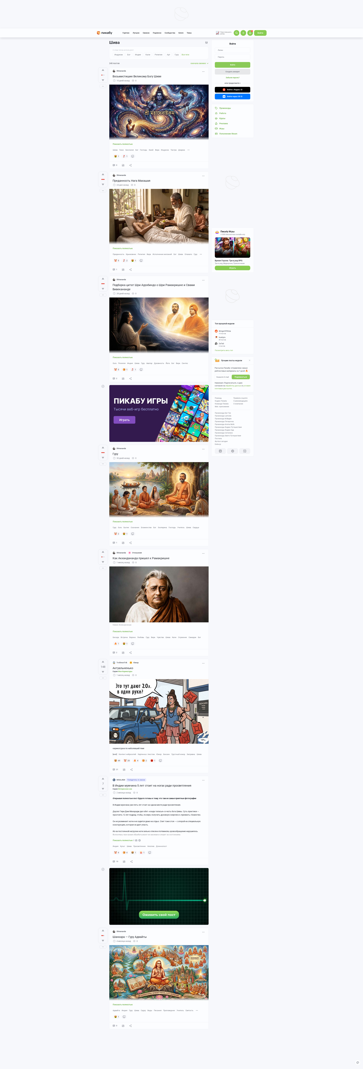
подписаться (241, 377)
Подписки (157, 33)
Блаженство (146, 527)
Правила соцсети (240, 398)
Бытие (126, 527)
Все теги (185, 55)
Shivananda (121, 71)
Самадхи (192, 637)
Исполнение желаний (162, 254)
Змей (151, 150)
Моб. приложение (222, 407)
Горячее (126, 33)
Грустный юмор (178, 754)
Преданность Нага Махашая (131, 180)
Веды (149, 1010)
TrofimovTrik (122, 663)
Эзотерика (162, 527)
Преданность (118, 254)
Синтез (185, 363)
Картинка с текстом (146, 754)
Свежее (146, 33)
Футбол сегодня (221, 441)
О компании (238, 404)
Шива (115, 150)
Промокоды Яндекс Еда (224, 430)
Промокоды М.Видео (223, 419)
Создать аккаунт (232, 72)
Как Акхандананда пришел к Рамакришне (141, 558)
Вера (157, 150)
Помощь (218, 398)
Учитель (180, 527)
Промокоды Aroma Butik (224, 424)
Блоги (181, 33)
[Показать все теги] (189, 150)
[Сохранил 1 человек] (123, 1025)
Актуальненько (123, 668)
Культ (122, 846)
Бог (136, 150)
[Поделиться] (130, 165)
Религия (141, 254)
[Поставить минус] (103, 80)
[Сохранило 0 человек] (123, 165)
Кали (174, 637)
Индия (130, 363)
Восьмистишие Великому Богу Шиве (137, 76)
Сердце (196, 527)
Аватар (149, 363)
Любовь (140, 637)
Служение (182, 637)
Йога (168, 363)
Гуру (195, 254)
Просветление (139, 846)
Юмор (159, 754)
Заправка (191, 754)
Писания (158, 1010)
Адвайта (116, 1010)
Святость (189, 1010)
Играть (232, 268)
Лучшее (136, 33)
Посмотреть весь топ (224, 350)
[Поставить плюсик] (103, 70)
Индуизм (165, 150)
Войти (260, 33)
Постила (218, 439)
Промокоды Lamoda (223, 416)
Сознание (135, 527)
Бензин (166, 754)
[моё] (115, 754)
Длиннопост (161, 846)
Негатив (150, 846)
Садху (143, 1010)
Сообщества (170, 33)
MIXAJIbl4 (121, 780)
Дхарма (181, 150)
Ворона (132, 637)
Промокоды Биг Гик (223, 413)
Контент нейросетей (127, 754)
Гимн (121, 150)
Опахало (188, 254)
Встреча (124, 637)
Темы (189, 33)
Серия (122, 671)
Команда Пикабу (222, 404)
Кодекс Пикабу (221, 401)
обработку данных (233, 386)
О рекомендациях (240, 401)
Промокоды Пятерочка (224, 422)
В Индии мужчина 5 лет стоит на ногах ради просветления (152, 785)
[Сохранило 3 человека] (124, 769)
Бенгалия (129, 150)
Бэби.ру (218, 444)
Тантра (174, 150)
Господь (143, 150)
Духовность (159, 363)
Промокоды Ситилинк (224, 433)
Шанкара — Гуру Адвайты (130, 937)
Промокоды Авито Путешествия (228, 436)
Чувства (160, 637)
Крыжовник (131, 254)
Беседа (116, 637)
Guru (115, 363)
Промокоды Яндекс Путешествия (228, 427)
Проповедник (169, 1010)
